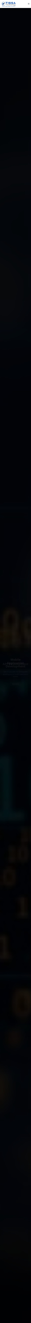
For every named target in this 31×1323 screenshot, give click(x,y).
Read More (15, 679)
